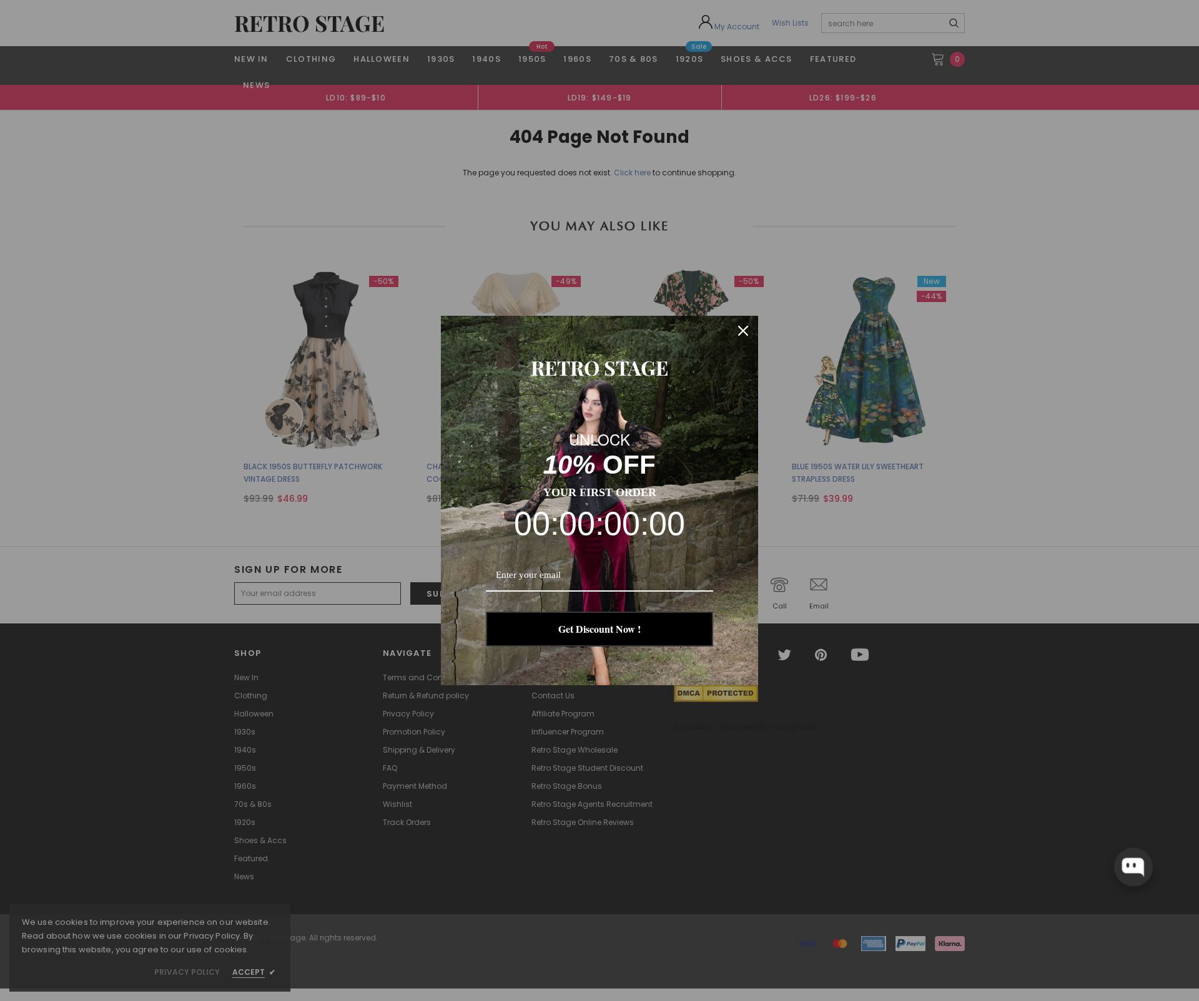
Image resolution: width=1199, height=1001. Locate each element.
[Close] (743, 331)
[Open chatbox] (1133, 866)
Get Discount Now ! (599, 629)
